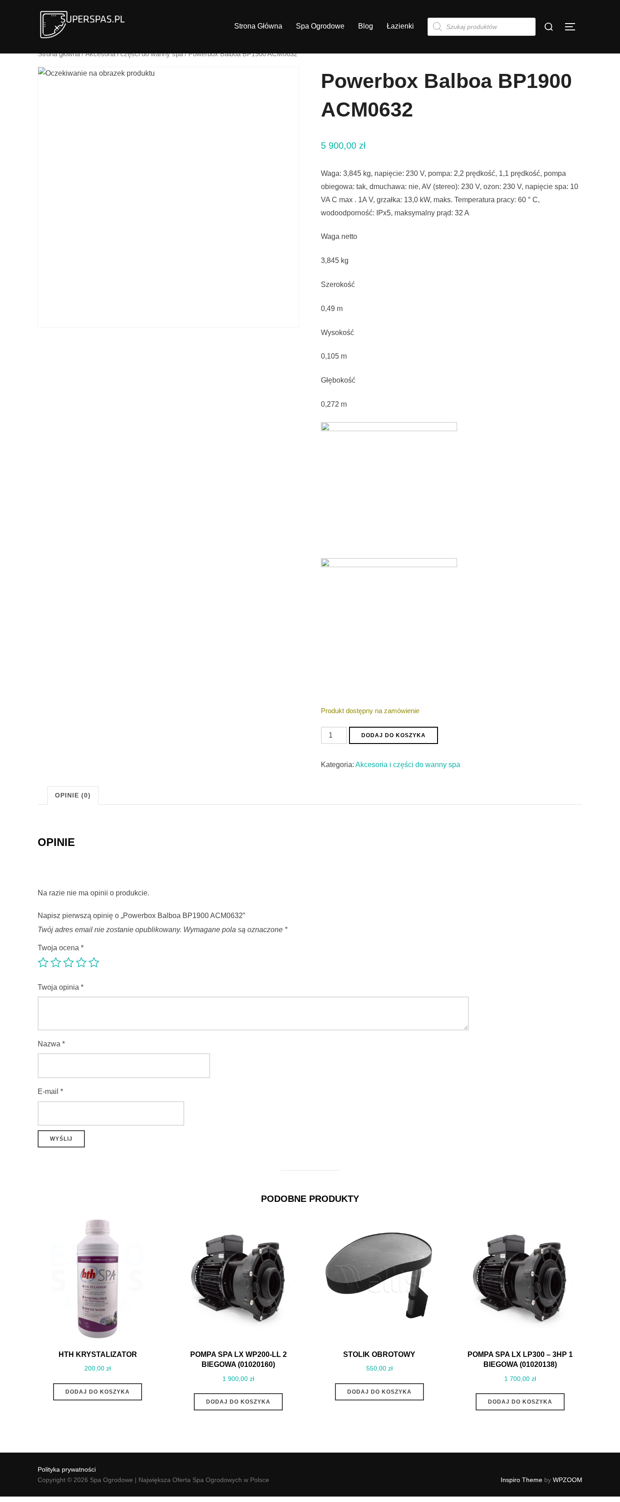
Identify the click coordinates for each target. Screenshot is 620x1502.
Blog (365, 26)
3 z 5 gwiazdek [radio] (68, 962)
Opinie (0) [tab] (73, 795)
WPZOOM (567, 1479)
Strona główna (59, 54)
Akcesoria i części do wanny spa (134, 54)
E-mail (50, 1091)
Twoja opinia (61, 987)
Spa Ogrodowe (320, 26)
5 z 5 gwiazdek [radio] (94, 962)
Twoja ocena (61, 948)
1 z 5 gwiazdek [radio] (43, 962)
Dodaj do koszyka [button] (97, 1392)
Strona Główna (258, 26)
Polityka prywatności (67, 1469)
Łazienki (400, 26)
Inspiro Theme (521, 1479)
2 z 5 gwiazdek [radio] (55, 962)
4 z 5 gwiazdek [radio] (81, 962)
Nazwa (51, 1044)
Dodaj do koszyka (393, 735)
